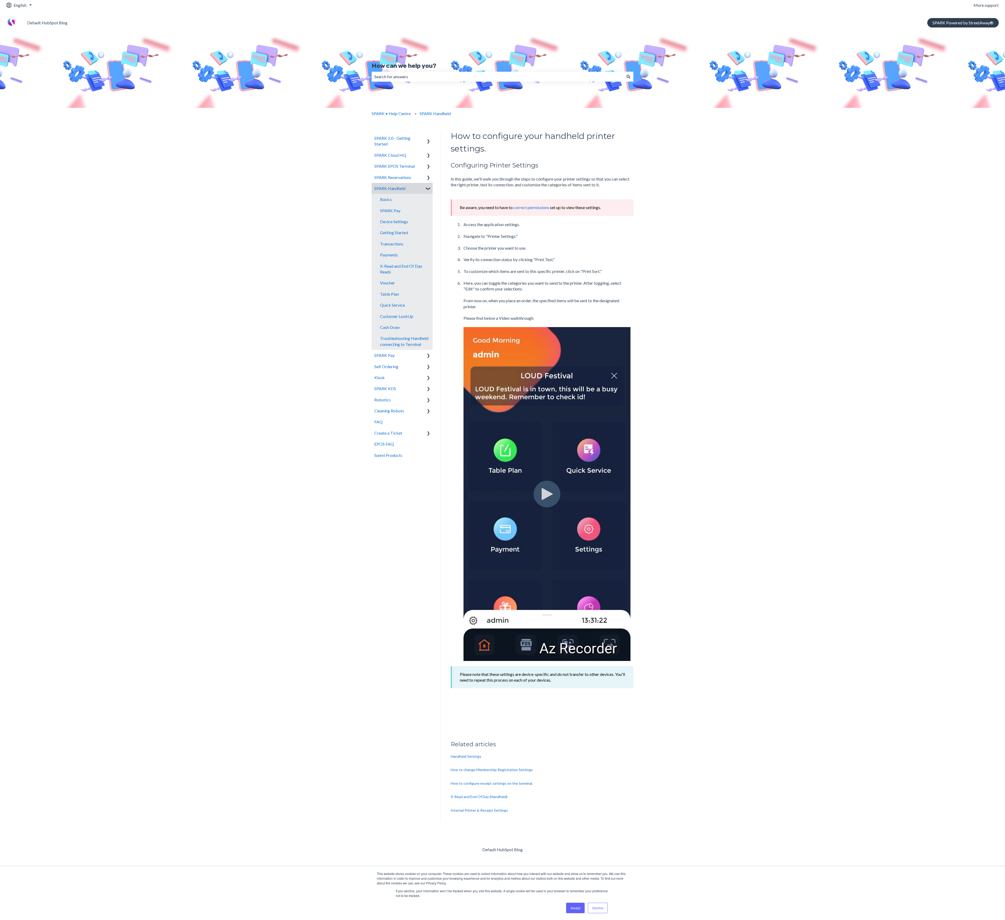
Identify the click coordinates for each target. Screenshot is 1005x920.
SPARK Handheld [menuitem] (389, 188)
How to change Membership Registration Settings (492, 769)
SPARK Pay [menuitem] (390, 210)
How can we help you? (404, 65)
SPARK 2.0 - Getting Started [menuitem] (392, 141)
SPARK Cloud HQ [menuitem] (390, 155)
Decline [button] (597, 908)
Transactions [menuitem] (391, 243)
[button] (428, 138)
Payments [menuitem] (389, 254)
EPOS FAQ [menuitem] (384, 443)
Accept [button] (575, 908)
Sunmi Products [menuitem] (388, 455)
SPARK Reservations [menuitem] (392, 177)
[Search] (628, 77)
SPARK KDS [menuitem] (385, 388)
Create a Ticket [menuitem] (388, 432)
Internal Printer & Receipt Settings (479, 810)
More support (986, 5)
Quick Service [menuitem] (392, 304)
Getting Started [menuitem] (394, 232)
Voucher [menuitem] (387, 282)
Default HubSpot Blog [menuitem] (502, 849)
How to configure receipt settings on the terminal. (492, 783)
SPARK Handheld (435, 113)
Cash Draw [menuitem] (390, 327)
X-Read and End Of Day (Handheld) (479, 796)
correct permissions (531, 207)
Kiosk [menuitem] (379, 377)
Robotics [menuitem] (382, 399)
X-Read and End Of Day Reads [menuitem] (401, 268)
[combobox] (497, 77)
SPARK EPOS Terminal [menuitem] (394, 166)
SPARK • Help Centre (391, 113)
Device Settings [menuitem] (394, 221)
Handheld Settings (466, 756)
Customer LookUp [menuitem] (396, 316)
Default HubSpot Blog (47, 22)
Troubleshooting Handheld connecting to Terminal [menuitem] (404, 341)
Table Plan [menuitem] (389, 293)
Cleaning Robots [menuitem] (389, 410)
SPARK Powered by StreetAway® (963, 22)
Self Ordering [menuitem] (386, 366)
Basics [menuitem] (386, 199)
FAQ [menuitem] (378, 421)
